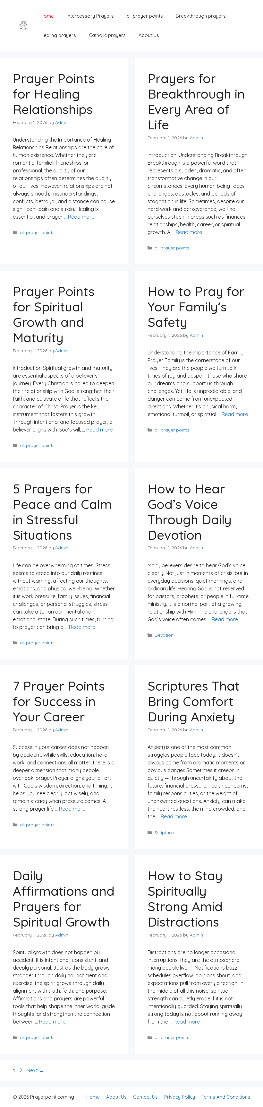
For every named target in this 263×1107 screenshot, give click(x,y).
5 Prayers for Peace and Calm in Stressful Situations (62, 512)
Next (35, 1070)
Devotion (164, 635)
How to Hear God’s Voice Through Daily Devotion (190, 512)
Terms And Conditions (225, 1097)
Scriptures (165, 832)
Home (47, 16)
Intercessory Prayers (90, 16)
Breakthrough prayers (201, 16)
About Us (149, 35)
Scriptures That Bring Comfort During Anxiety (194, 701)
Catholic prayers (107, 35)
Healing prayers (58, 35)
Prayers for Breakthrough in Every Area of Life (196, 101)
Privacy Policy (179, 1097)
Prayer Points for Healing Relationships (54, 93)
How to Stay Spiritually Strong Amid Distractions (185, 898)
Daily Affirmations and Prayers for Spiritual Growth (64, 898)
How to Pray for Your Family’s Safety (196, 306)
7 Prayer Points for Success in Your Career (59, 701)
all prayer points (145, 16)
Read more (81, 217)
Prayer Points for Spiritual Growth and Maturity (54, 314)
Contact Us (145, 1097)
